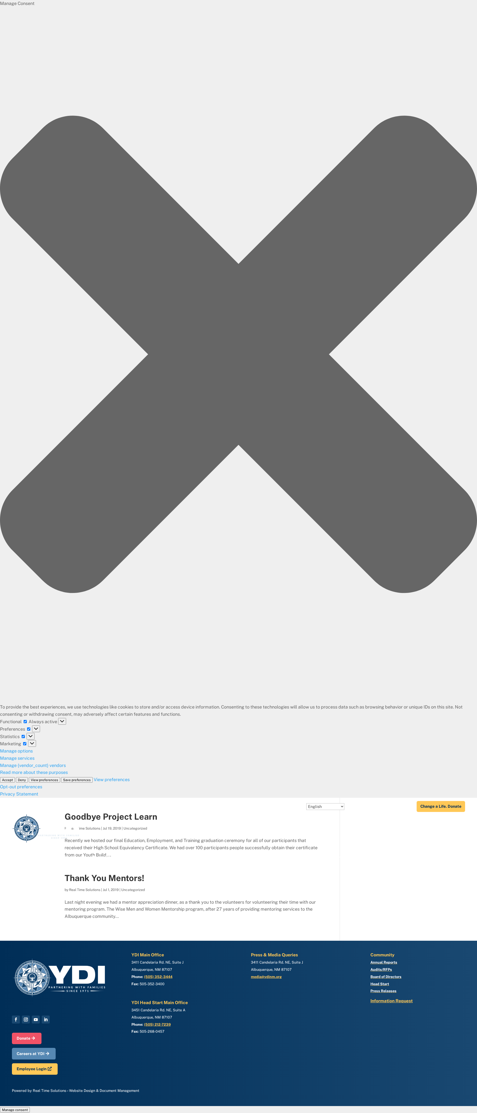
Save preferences (77, 780)
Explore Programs (435, 857)
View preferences (44, 780)
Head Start (379, 984)
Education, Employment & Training (253, 857)
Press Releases (383, 991)
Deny (22, 780)
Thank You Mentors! (104, 878)
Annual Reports (383, 962)
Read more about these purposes (34, 772)
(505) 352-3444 (158, 977)
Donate (23, 1038)
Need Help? (400, 806)
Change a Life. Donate (440, 806)
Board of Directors (385, 977)
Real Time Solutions (84, 890)
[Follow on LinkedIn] (46, 1020)
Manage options (16, 751)
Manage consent (15, 1110)
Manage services (17, 758)
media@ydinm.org (266, 977)
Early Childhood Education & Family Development (148, 857)
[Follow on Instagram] (26, 1020)
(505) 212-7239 (157, 1024)
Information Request (391, 1000)
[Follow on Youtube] (36, 1020)
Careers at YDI (30, 1053)
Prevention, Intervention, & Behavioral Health (353, 857)
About (353, 806)
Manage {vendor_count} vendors (33, 765)
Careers (376, 806)
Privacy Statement (19, 794)
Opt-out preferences (21, 786)
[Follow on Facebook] (16, 1020)
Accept (7, 780)
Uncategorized (133, 890)
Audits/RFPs (381, 969)
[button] (238, 355)
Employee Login (31, 1069)
